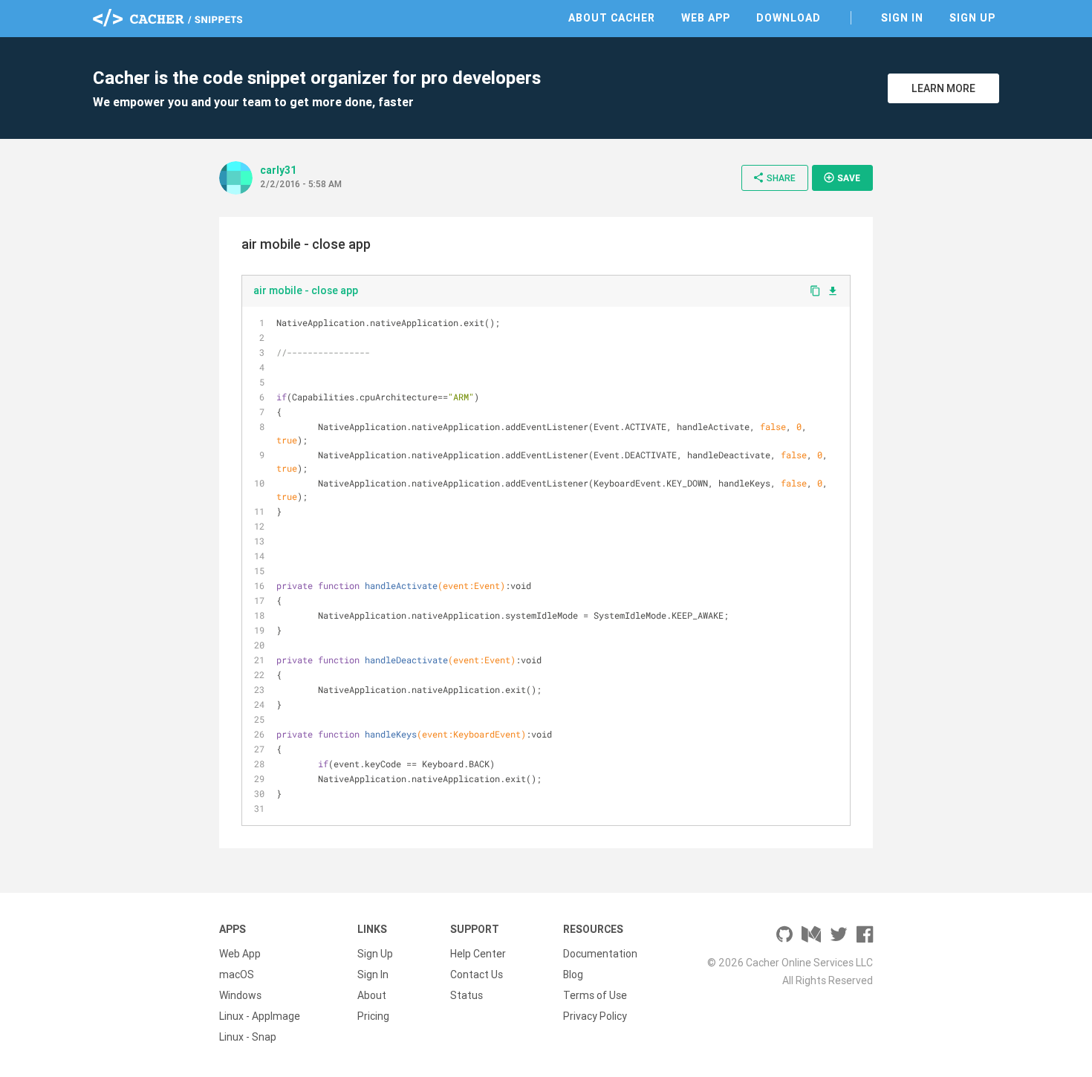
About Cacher (611, 18)
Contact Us (476, 974)
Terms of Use (595, 995)
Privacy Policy (595, 1016)
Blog (573, 974)
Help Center (478, 953)
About (371, 995)
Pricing (373, 1016)
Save (841, 177)
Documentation (600, 953)
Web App (705, 18)
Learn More (943, 88)
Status (466, 995)
